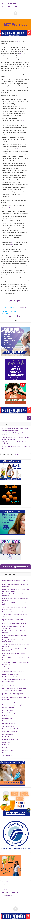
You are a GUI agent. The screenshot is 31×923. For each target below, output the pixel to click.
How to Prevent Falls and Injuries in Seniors (14, 612)
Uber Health (5, 737)
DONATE (4, 884)
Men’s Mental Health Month (10, 729)
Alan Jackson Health (8, 750)
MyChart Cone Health (8, 707)
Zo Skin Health (6, 742)
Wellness (23, 307)
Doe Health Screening (8, 713)
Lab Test (4, 890)
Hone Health (5, 715)
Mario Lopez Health (7, 710)
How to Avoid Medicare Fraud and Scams (14, 623)
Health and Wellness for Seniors (11, 674)
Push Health (5, 745)
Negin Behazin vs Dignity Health (11, 739)
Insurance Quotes (7, 895)
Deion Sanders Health (8, 723)
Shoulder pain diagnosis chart (10, 892)
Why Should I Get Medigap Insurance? (13, 671)
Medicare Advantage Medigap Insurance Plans (15, 566)
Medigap (16, 454)
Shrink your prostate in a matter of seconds (14, 887)
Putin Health (5, 747)
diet (20, 54)
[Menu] (15, 13)
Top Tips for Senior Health (9, 677)
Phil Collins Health (7, 721)
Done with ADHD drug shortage (11, 702)
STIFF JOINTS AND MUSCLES (10, 731)
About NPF (5, 882)
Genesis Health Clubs (8, 726)
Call (18, 42)
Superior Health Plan (8, 734)
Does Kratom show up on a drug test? (13, 705)
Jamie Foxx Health (7, 755)
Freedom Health (7, 718)
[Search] (29, 418)
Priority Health (6, 753)
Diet (12, 242)
